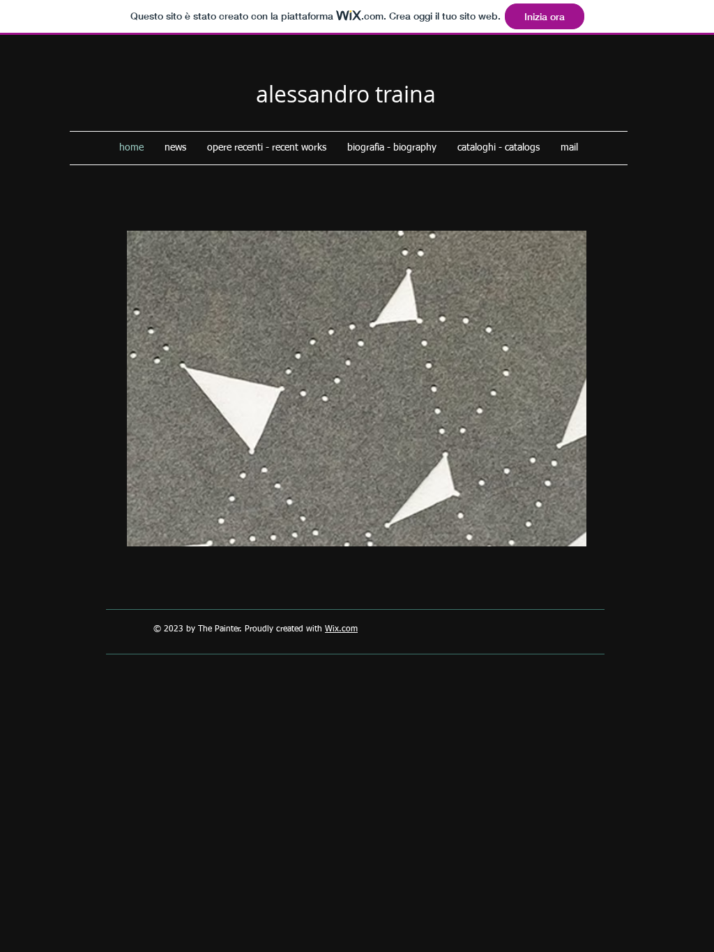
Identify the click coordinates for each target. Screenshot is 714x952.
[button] (356, 388)
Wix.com (341, 629)
